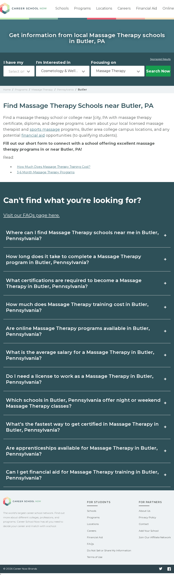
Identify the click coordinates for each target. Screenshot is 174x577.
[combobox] (19, 71)
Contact (144, 524)
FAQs (90, 543)
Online (168, 8)
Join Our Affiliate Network (155, 537)
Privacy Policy (147, 517)
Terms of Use (94, 557)
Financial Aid (146, 8)
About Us (144, 510)
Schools (62, 8)
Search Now (158, 71)
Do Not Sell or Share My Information (109, 550)
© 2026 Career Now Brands (20, 568)
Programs (82, 8)
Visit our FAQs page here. (31, 215)
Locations (104, 8)
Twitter (160, 569)
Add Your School (149, 530)
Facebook (169, 569)
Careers (124, 8)
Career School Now (23, 9)
